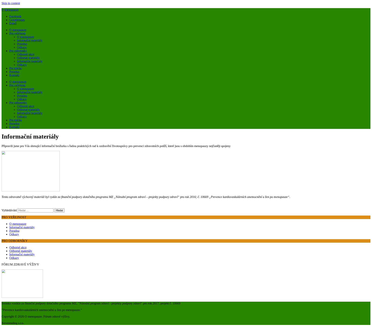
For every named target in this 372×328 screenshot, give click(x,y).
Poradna (22, 43)
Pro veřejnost (17, 33)
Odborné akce (25, 54)
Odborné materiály (28, 57)
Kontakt (14, 75)
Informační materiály (29, 40)
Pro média (15, 68)
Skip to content (11, 3)
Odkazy (22, 47)
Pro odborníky (18, 50)
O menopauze (10, 9)
